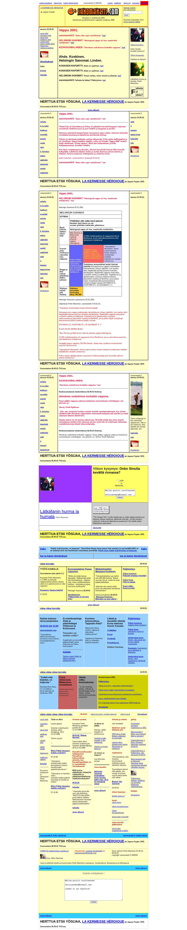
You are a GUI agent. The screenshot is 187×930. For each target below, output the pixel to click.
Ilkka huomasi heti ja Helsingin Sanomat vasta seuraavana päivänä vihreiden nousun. (139, 763)
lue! (104, 36)
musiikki (43, 135)
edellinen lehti (45, 40)
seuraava (135, 3)
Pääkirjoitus (129, 569)
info (132, 143)
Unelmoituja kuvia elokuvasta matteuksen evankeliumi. (120, 694)
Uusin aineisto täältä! (131, 22)
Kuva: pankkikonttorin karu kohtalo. (113, 698)
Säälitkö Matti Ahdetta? (137, 624)
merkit (42, 169)
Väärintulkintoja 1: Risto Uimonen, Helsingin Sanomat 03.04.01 (138, 743)
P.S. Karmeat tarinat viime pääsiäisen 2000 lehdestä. (120, 703)
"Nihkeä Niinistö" (79, 736)
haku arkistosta (59, 835)
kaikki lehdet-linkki (70, 3)
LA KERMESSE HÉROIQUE (103, 101)
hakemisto (58, 3)
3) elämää (111, 639)
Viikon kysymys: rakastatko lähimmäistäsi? (116, 686)
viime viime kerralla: (50, 608)
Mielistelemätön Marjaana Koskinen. (105, 570)
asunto (43, 139)
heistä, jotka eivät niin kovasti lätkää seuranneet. (136, 641)
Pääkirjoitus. (104, 681)
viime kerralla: (47, 564)
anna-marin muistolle (120, 817)
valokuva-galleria (46, 48)
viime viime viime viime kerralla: (56, 714)
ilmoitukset (134, 156)
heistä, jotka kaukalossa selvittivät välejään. (136, 660)
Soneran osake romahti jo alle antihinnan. (100, 740)
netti (132, 122)
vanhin (110, 3)
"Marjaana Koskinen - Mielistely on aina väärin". (106, 598)
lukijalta (43, 75)
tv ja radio (44, 126)
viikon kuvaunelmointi (118, 812)
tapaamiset (44, 450)
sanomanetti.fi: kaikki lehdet (135, 835)
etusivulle (97, 528)
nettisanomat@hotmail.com (85, 853)
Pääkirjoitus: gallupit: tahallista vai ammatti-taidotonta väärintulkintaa (138, 782)
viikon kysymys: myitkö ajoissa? (104, 714)
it (131, 126)
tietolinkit (44, 164)
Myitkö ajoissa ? (118, 796)
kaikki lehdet (42, 748)
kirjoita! (43, 764)
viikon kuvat (125, 714)
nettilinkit (44, 173)
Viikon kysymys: (137, 45)
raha (42, 147)
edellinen (117, 3)
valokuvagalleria (45, 3)
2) (108, 634)
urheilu (43, 122)
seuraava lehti (45, 36)
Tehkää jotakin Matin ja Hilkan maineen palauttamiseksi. (72, 658)
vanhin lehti (44, 42)
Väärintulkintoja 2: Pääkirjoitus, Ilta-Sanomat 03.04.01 (138, 753)
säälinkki (44, 160)
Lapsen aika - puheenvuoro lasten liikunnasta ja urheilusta (119, 745)
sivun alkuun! (93, 110)
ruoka (42, 143)
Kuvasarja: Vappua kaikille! (51, 590)
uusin (144, 3)
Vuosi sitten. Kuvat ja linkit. (129, 587)
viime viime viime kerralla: (53, 672)
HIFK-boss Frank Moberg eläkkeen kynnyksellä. (119, 736)
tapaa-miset (135, 135)
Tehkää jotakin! (129, 8)
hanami (133, 130)
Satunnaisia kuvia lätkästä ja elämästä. (137, 650)
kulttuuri (43, 130)
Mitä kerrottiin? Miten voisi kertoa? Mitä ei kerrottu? (138, 734)
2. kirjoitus (44, 152)
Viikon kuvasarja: (137, 55)
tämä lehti (44, 38)
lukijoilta (134, 139)
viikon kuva (116, 802)
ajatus (42, 156)
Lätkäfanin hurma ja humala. (136, 631)
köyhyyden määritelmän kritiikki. (120, 830)
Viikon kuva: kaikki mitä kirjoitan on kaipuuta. (117, 551)
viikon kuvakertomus (120, 807)
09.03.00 (75, 735)
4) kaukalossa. (113, 643)
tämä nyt (127, 3)
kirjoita (43, 71)
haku (43, 548)
